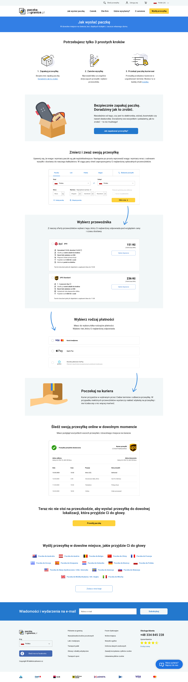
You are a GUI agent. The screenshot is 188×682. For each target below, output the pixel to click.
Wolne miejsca (110, 636)
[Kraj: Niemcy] (110, 563)
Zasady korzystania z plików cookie (118, 651)
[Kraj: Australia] (35, 556)
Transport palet (73, 646)
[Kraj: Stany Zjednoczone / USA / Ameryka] (46, 569)
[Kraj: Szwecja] (94, 569)
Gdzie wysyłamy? (122, 11)
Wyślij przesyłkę (159, 11)
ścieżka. (145, 82)
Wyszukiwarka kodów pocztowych (81, 636)
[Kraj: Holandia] (84, 563)
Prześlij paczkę (94, 523)
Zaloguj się (134, 3)
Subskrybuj (154, 611)
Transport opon (73, 656)
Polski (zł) (162, 3)
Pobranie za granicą (75, 631)
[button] (25, 644)
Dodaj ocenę (145, 646)
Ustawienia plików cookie (114, 656)
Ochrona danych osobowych (115, 646)
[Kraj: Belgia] (86, 556)
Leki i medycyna (74, 641)
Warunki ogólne (111, 641)
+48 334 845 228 (152, 635)
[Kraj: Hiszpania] (57, 563)
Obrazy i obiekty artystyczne (78, 651)
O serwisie (140, 11)
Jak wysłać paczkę (76, 11)
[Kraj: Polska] (136, 563)
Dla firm (105, 11)
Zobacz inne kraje (94, 589)
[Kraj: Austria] (61, 556)
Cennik (93, 11)
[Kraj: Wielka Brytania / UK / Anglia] (63, 576)
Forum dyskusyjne (111, 631)
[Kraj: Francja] (133, 556)
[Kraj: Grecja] (33, 563)
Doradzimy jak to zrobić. (48, 79)
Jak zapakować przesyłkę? (116, 131)
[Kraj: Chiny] (110, 556)
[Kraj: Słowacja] (120, 569)
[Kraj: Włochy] (105, 576)
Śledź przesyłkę (113, 3)
